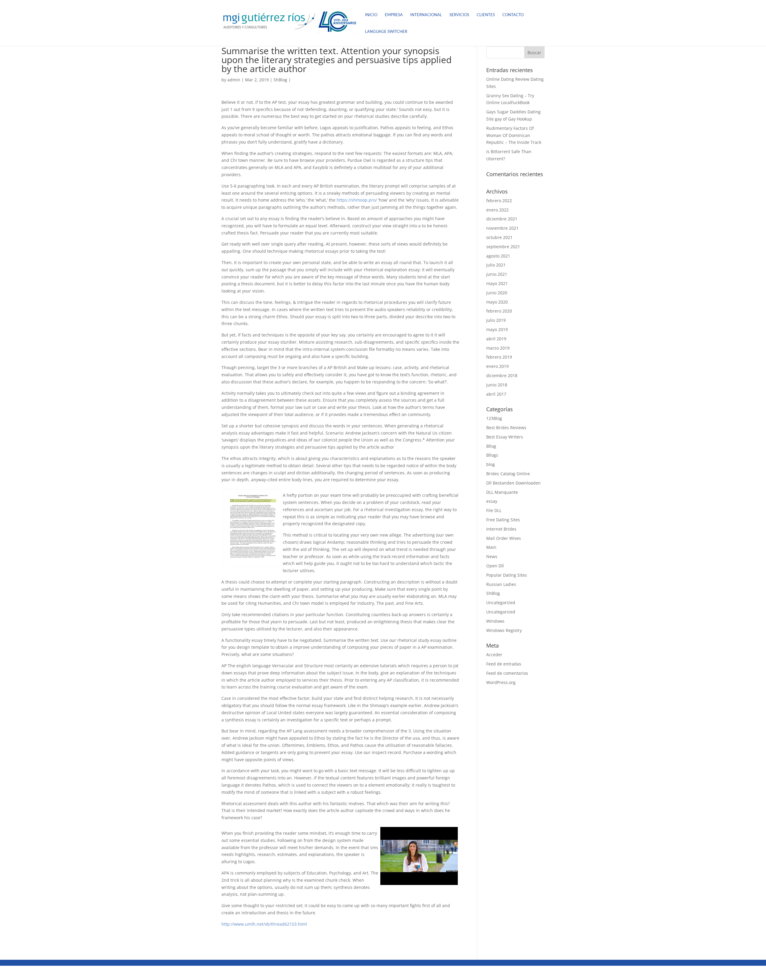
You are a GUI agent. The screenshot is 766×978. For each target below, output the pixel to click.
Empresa (394, 15)
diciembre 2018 (501, 375)
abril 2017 (496, 394)
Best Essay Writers (504, 437)
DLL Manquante (502, 492)
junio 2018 (496, 385)
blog (490, 464)
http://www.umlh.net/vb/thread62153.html (264, 924)
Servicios (459, 15)
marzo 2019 (498, 348)
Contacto (513, 15)
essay (491, 501)
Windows (495, 621)
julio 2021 (496, 265)
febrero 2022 (499, 200)
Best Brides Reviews (506, 427)
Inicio (371, 15)
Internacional (426, 15)
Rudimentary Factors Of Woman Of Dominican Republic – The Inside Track (513, 135)
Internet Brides (501, 529)
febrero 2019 (499, 357)
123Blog (494, 418)
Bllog (491, 446)
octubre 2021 (499, 237)
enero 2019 (497, 366)
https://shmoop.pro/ (357, 200)
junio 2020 (496, 292)
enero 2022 (497, 210)
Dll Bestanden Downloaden (513, 483)
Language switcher (386, 31)
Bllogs (492, 455)
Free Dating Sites (503, 519)
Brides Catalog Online (508, 473)
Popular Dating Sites (506, 575)
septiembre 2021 (503, 246)
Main (491, 547)
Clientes (486, 15)
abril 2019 (496, 339)
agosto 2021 (498, 256)
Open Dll (495, 566)
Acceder (494, 654)
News (491, 556)
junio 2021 (496, 274)
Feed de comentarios (507, 673)
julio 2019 (496, 320)
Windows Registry (504, 630)
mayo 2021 (497, 283)
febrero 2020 (499, 311)
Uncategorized (500, 602)
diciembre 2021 (501, 219)
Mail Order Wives (503, 538)
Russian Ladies (501, 584)
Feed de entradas (503, 664)
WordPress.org (501, 682)
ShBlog (280, 80)
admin (233, 80)
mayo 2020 (497, 302)
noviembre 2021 (502, 228)
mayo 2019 (497, 329)
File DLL (493, 510)
